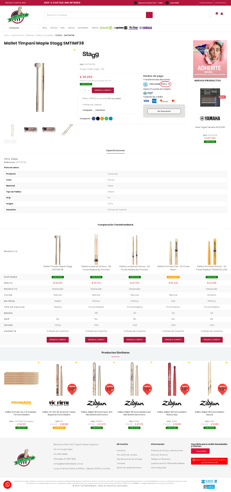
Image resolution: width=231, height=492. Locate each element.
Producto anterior (218, 35)
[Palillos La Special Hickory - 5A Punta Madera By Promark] (134, 248)
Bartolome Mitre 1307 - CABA (151, 3)
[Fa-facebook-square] (191, 3)
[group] (21, 378)
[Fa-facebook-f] (182, 3)
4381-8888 (174, 3)
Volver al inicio (221, 35)
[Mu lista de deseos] (210, 15)
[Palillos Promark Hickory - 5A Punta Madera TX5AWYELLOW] (211, 248)
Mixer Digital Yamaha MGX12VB (210, 127)
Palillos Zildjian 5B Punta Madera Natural (209, 413)
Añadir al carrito (103, 90)
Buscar (149, 15)
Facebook (93, 118)
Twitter (98, 118)
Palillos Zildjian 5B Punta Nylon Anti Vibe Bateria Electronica (96, 413)
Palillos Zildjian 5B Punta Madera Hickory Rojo (171, 413)
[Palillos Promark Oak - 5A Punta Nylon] (173, 248)
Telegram (111, 118)
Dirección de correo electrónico (102, 118)
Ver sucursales (114, 98)
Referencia (9, 162)
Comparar (87, 110)
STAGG (14, 159)
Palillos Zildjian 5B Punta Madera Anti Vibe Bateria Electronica (134, 413)
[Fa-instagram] (186, 3)
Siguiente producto (225, 35)
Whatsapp (106, 118)
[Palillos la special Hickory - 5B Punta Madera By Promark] (96, 248)
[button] (206, 3)
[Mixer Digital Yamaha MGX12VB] (210, 97)
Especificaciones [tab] (115, 150)
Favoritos (100, 110)
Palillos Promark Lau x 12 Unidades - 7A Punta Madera (21, 413)
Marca (7, 159)
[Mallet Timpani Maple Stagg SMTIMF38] (57, 248)
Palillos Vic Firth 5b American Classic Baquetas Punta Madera (59, 413)
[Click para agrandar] (9, 55)
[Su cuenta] (226, 15)
